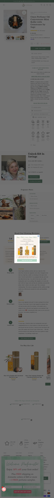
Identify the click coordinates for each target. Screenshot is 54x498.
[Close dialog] (38, 236)
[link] (27, 247)
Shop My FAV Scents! (27, 260)
